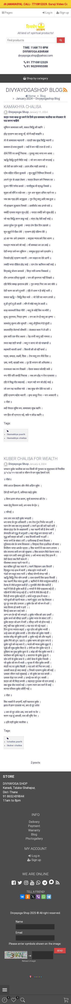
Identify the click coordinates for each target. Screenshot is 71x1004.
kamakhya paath (16, 434)
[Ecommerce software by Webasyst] (37, 976)
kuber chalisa (15, 745)
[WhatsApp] (43, 896)
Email (19, 932)
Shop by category (37, 78)
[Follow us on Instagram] (26, 882)
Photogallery (34, 838)
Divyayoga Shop (19, 112)
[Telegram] (49, 896)
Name (19, 921)
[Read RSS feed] (65, 90)
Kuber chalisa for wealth (31, 458)
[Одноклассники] (27, 896)
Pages (8, 12)
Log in (48, 12)
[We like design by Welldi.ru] (30, 977)
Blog (34, 834)
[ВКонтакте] (22, 896)
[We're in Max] (51, 882)
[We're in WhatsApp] (38, 882)
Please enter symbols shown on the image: (35, 943)
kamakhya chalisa (17, 438)
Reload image (29, 961)
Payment (34, 826)
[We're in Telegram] (44, 882)
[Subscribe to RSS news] (57, 882)
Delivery (34, 822)
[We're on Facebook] (14, 882)
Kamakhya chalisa (22, 106)
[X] (33, 896)
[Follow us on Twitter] (20, 882)
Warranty (34, 830)
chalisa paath (15, 741)
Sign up (64, 12)
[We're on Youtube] (32, 882)
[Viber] (38, 896)
